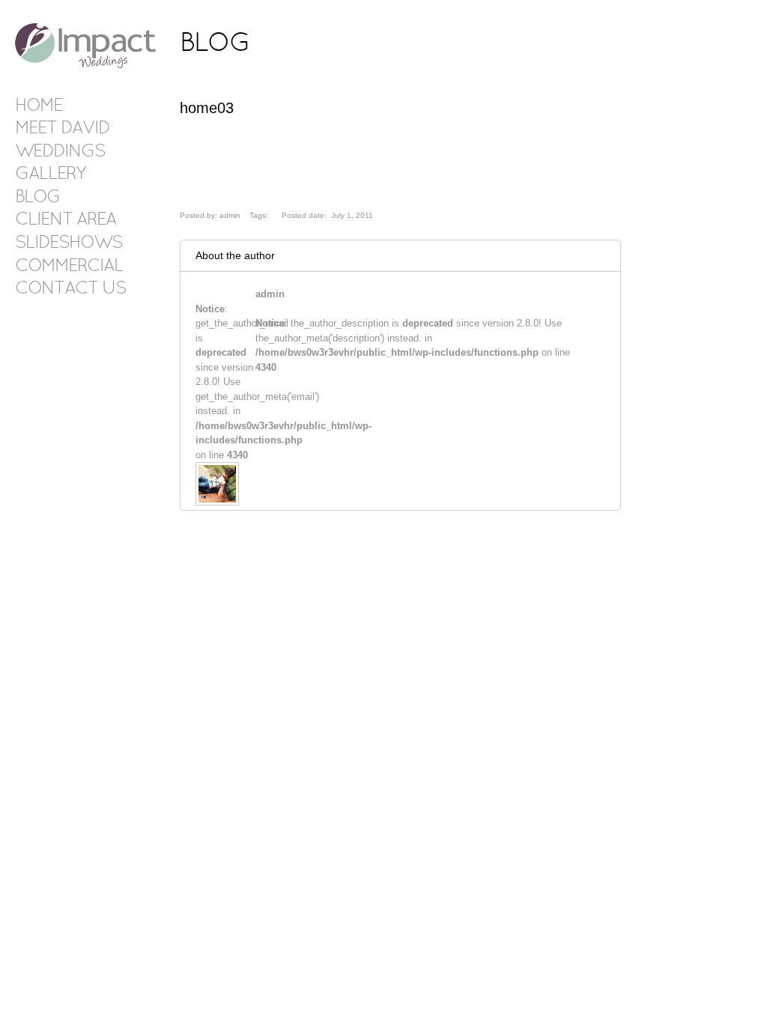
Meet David (62, 129)
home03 (207, 108)
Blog (37, 197)
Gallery (50, 174)
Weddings (60, 152)
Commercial (69, 266)
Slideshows (68, 243)
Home (38, 106)
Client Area (65, 220)
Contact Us (70, 289)
